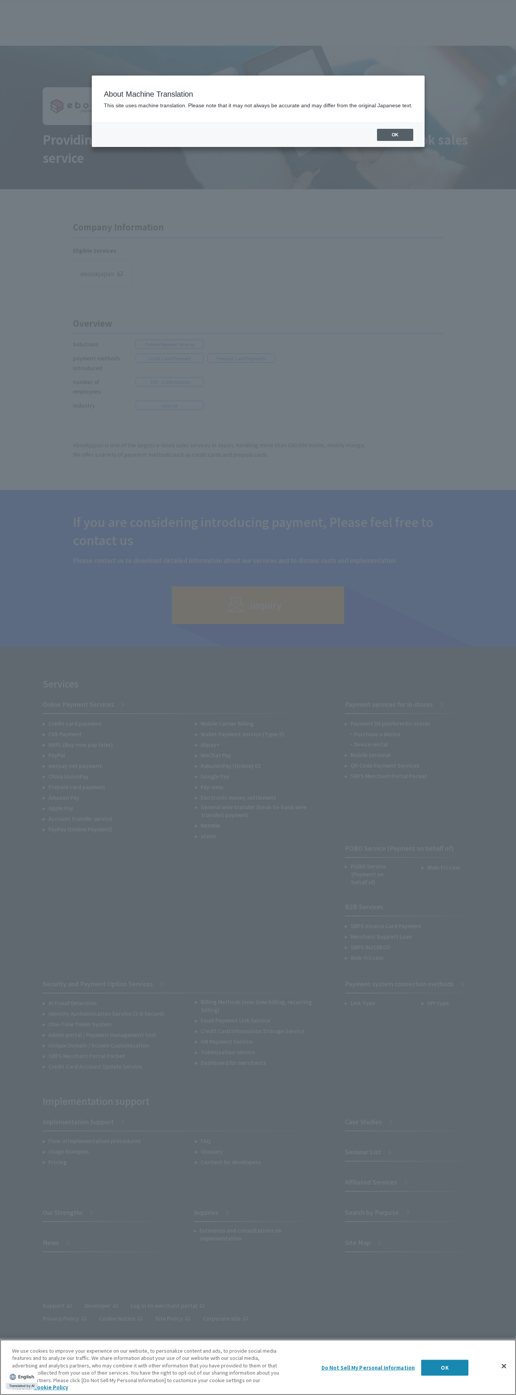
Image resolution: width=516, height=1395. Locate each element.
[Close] (504, 1366)
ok (395, 134)
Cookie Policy (51, 1387)
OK (444, 1367)
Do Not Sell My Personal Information (368, 1367)
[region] (258, 1367)
